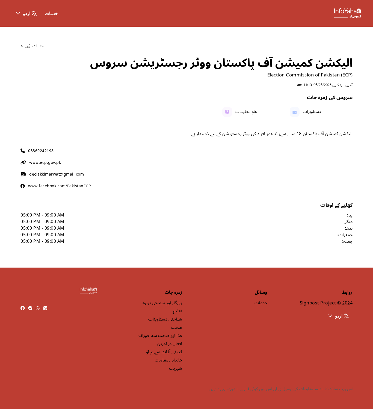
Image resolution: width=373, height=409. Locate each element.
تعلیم (177, 311)
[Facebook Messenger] (30, 309)
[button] (26, 13)
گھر (27, 46)
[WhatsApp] (37, 309)
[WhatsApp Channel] (45, 309)
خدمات (51, 13)
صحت (176, 327)
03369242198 (41, 151)
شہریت (175, 368)
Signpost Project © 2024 (326, 303)
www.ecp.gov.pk (45, 163)
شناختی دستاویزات (165, 319)
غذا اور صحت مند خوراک (160, 336)
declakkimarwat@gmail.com (56, 174)
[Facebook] (22, 309)
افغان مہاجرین (169, 344)
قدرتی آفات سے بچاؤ (164, 352)
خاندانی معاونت (168, 360)
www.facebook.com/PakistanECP (59, 186)
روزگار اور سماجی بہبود (162, 303)
